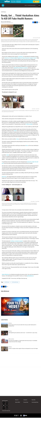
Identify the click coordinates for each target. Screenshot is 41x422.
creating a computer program (16, 241)
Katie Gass (4, 176)
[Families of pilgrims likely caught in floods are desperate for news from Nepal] (4, 349)
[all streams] (39, 5)
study (15, 130)
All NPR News (3, 11)
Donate (36, 1)
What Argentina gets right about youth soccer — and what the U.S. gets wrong (23, 332)
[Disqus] (20, 381)
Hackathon (20, 56)
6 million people (29, 124)
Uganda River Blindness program (21, 67)
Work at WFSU (17, 402)
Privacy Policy (25, 402)
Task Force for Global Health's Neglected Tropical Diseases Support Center (20, 58)
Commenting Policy (35, 402)
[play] (3, 5)
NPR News (10, 323)
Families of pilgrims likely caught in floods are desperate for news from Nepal (23, 348)
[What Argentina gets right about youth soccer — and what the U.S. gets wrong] (4, 333)
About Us (16, 399)
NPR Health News (15, 282)
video (27, 145)
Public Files (33, 399)
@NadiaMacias (30, 275)
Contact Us (25, 399)
